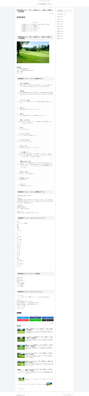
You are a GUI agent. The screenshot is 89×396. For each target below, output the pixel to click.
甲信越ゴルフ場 (60, 31)
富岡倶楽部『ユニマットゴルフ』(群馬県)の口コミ (30, 25)
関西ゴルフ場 (59, 38)
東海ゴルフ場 (59, 26)
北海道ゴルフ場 (60, 21)
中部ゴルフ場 (59, 16)
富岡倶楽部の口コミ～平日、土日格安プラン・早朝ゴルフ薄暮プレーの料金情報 (35, 24)
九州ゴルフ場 (59, 19)
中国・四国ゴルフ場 (61, 14)
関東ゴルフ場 (19, 312)
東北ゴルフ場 (59, 23)
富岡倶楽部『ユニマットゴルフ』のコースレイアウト (31, 28)
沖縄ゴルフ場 (59, 28)
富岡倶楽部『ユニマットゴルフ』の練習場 (29, 29)
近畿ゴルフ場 (59, 33)
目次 (34, 22)
